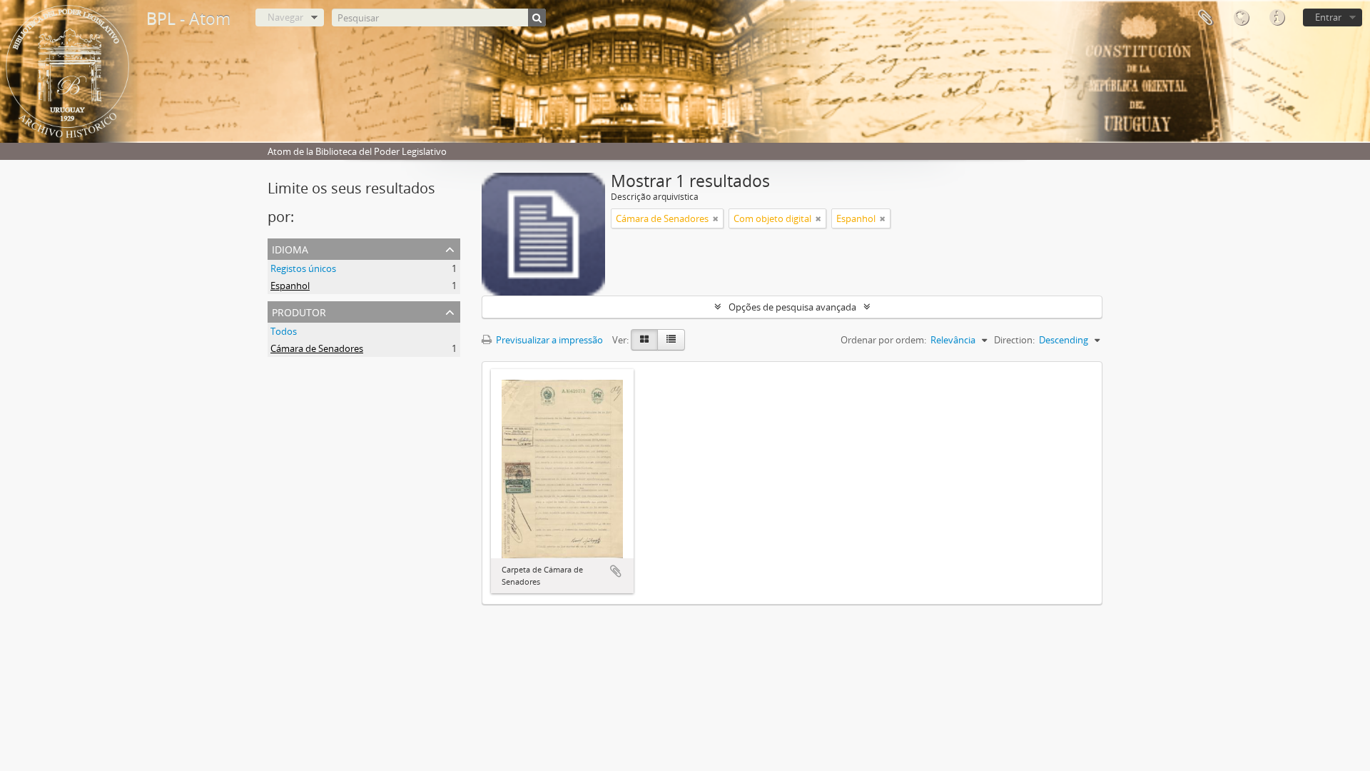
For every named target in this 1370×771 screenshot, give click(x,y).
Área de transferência (1205, 18)
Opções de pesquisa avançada (792, 307)
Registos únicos (303, 268)
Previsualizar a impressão (548, 339)
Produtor (299, 311)
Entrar (1328, 17)
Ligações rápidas (1276, 18)
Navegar (285, 17)
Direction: (1014, 339)
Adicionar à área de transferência (616, 571)
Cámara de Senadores (316, 348)
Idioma (1241, 18)
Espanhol (290, 285)
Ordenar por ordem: (883, 339)
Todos (283, 331)
